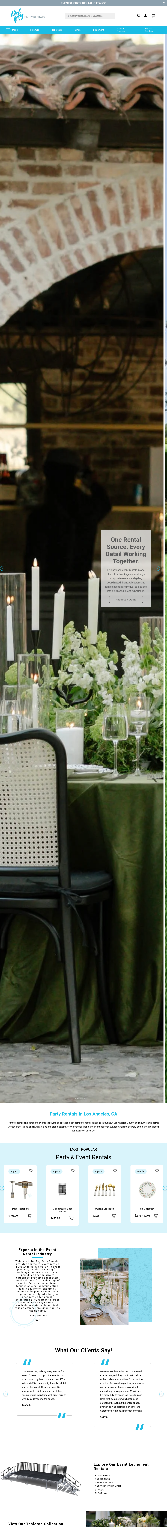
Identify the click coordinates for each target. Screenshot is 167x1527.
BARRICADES (102, 1479)
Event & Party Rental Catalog (83, 3)
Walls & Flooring (121, 29)
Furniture (34, 30)
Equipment (98, 30)
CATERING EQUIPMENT (108, 1486)
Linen (78, 30)
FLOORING (101, 1493)
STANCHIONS (102, 1475)
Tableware (57, 30)
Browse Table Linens (129, 597)
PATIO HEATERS (104, 1482)
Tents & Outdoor (149, 29)
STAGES (99, 1490)
